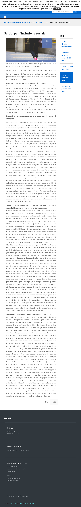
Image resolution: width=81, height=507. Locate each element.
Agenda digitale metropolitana (66, 44)
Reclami (32, 503)
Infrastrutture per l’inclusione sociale (66, 89)
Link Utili (25, 503)
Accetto (57, 9)
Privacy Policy (9, 503)
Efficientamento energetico (66, 67)
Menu (5, 16)
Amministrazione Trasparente (17, 496)
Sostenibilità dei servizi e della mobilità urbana (66, 56)
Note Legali (18, 503)
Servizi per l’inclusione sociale (65, 77)
